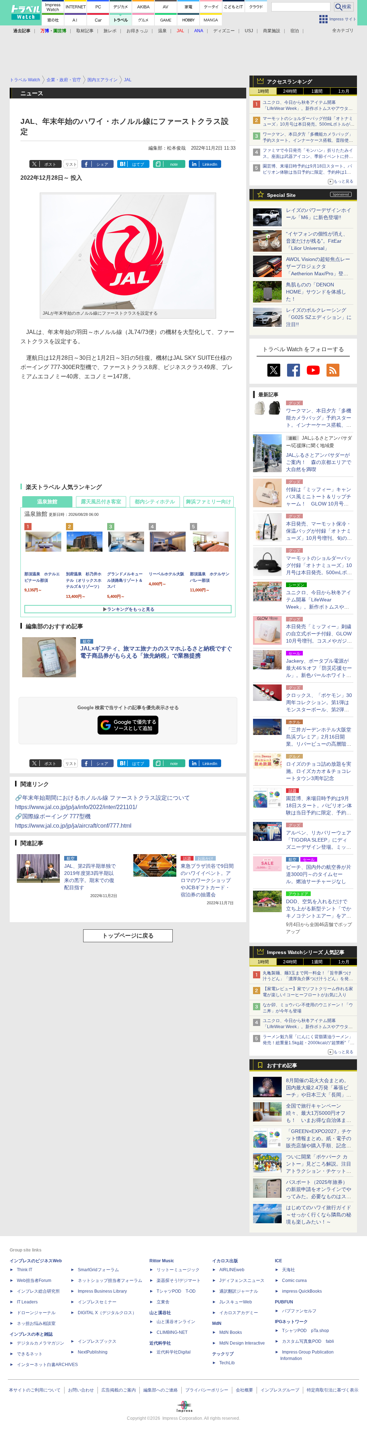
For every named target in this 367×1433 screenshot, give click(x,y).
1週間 (317, 91)
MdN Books (230, 1332)
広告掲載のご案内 (118, 1390)
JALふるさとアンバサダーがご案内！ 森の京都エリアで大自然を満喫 (318, 462)
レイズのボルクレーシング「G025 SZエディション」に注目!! (319, 317)
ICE (278, 1260)
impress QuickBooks (302, 1291)
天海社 (288, 1269)
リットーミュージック (178, 1269)
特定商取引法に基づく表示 (332, 1390)
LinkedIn (209, 164)
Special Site (281, 195)
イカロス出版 (225, 1260)
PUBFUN (284, 1301)
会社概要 (244, 1390)
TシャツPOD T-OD (176, 1291)
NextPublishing (93, 1352)
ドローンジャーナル (36, 1312)
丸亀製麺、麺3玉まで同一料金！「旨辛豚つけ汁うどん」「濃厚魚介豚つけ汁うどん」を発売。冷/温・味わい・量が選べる (307, 979)
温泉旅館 (47, 501)
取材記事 (85, 30)
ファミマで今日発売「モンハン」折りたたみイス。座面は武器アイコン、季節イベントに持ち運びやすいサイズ (308, 156)
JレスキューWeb (235, 1301)
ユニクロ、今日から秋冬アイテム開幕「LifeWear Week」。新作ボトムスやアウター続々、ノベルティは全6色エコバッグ (308, 108)
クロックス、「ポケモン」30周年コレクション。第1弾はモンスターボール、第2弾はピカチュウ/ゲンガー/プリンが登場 (319, 709)
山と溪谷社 (160, 1312)
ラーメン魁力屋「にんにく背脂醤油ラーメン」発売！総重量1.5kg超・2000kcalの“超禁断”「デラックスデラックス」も (308, 1042)
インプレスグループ (280, 1390)
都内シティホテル (155, 501)
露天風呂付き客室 (101, 501)
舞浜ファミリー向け (208, 501)
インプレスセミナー (97, 1301)
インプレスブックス (97, 1341)
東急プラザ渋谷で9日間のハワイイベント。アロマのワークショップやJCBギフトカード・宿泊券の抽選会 (207, 880)
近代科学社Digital (174, 1352)
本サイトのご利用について (35, 1390)
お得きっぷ (137, 30)
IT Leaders (27, 1301)
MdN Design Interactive (242, 1343)
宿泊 (294, 30)
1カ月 (343, 91)
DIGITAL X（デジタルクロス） (107, 1312)
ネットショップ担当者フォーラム (110, 1280)
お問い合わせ (81, 1390)
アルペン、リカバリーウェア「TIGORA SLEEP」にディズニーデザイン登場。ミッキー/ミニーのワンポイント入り (318, 847)
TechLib (227, 1362)
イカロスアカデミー (238, 1312)
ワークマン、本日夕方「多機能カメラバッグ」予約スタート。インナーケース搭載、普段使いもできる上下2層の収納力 (308, 140)
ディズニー (224, 30)
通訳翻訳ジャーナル (238, 1291)
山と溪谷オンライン (176, 1321)
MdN (216, 1323)
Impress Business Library (102, 1291)
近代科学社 (160, 1343)
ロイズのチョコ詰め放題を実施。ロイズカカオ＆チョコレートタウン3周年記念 (318, 771)
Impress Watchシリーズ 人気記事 (305, 952)
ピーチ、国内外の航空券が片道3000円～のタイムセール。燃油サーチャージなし (318, 874)
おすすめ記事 (282, 1065)
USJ (249, 30)
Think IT (24, 1269)
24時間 (290, 91)
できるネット (30, 1353)
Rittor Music (161, 1260)
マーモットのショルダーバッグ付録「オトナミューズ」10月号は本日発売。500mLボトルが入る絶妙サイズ (308, 124)
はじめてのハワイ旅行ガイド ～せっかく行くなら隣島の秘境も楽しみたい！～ (318, 1215)
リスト (71, 164)
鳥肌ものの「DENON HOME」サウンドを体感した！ (316, 292)
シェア (102, 164)
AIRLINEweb (231, 1269)
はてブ (138, 164)
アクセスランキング (289, 81)
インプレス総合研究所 (38, 1291)
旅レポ (110, 30)
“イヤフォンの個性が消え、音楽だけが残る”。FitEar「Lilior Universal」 (317, 241)
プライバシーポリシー (206, 1390)
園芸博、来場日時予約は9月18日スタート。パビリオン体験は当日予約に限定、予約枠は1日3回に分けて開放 (308, 172)
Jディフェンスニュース (241, 1280)
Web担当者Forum (34, 1280)
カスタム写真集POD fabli (308, 1341)
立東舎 (163, 1301)
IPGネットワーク (291, 1321)
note (174, 164)
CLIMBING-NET (172, 1332)
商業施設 (271, 30)
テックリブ (223, 1353)
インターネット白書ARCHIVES (47, 1364)
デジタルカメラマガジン (40, 1343)
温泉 (162, 30)
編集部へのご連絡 (160, 1390)
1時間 (263, 91)
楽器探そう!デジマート (179, 1280)
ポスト (50, 164)
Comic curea (294, 1280)
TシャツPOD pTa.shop (305, 1330)
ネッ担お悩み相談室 (36, 1323)
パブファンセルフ (299, 1310)
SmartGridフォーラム (98, 1269)
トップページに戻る (128, 936)
